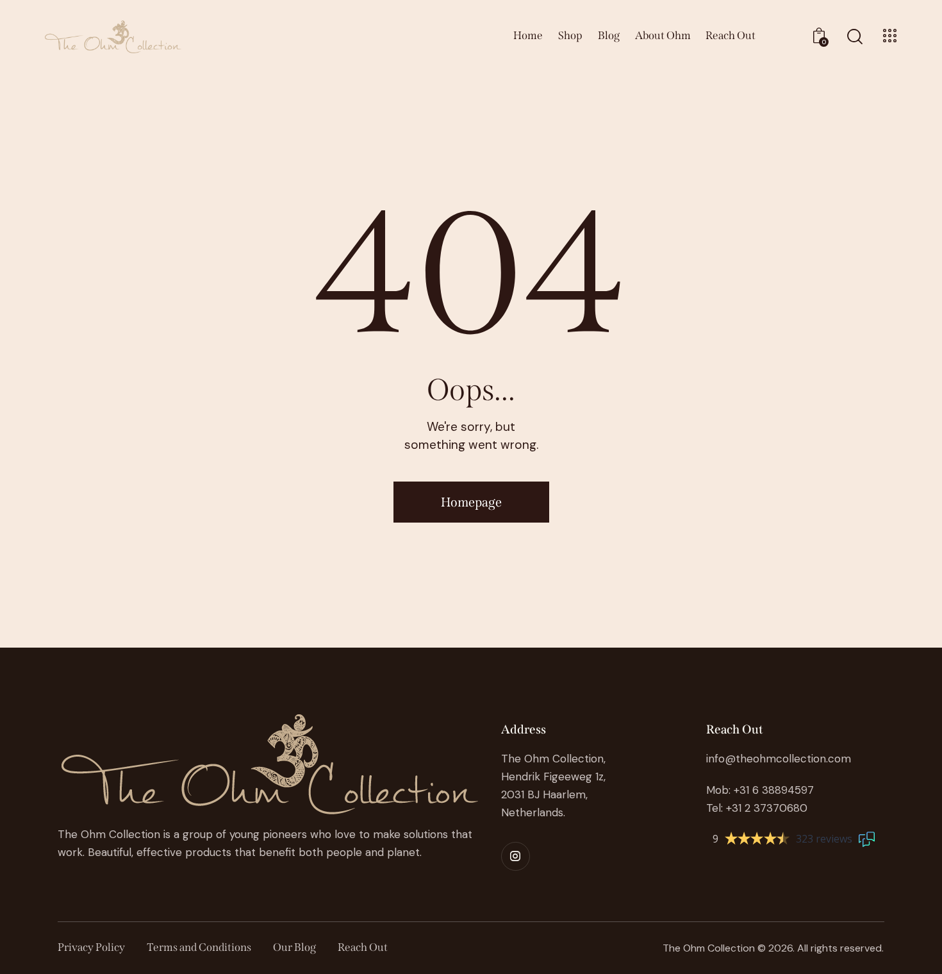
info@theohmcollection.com (778, 758)
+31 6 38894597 (774, 790)
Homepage (471, 502)
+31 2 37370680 (766, 808)
